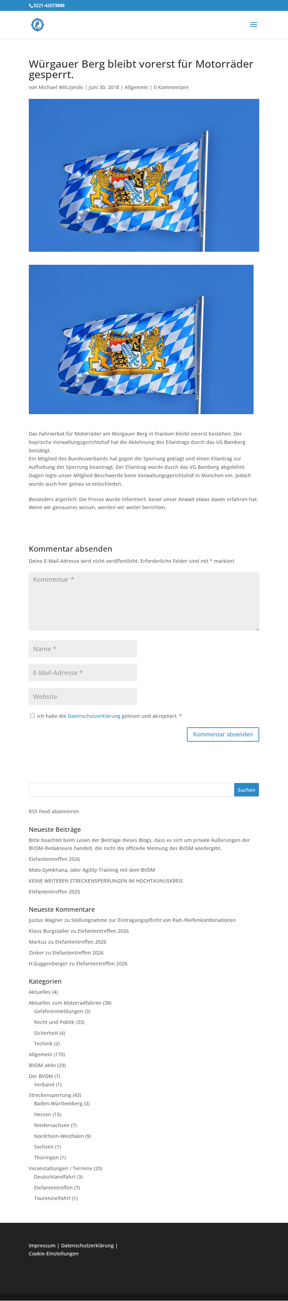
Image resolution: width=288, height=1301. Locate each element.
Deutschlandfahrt (55, 1176)
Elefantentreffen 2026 (54, 859)
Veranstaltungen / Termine (60, 1168)
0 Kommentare (171, 87)
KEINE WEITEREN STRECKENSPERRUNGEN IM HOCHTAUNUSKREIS (106, 880)
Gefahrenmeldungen (58, 1011)
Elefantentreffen (53, 1187)
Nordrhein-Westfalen (59, 1136)
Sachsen (44, 1146)
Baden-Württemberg (58, 1103)
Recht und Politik (54, 1022)
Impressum (42, 1245)
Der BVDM (41, 1076)
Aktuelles (40, 992)
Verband (44, 1084)
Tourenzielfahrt (52, 1198)
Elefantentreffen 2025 (54, 891)
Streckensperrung (50, 1095)
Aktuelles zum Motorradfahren (65, 1002)
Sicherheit (46, 1033)
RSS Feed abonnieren (54, 811)
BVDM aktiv (42, 1065)
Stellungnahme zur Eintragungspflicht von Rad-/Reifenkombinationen (153, 920)
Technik (43, 1043)
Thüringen (46, 1157)
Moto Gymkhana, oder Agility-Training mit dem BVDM (92, 870)
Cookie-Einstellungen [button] (54, 1253)
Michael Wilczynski (61, 87)
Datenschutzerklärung (95, 716)
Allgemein (136, 87)
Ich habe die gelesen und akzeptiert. (109, 716)
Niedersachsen (52, 1125)
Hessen (42, 1114)
